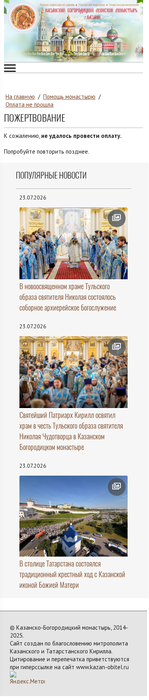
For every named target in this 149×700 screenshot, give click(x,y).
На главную (20, 96)
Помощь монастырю (69, 96)
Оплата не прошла (29, 104)
